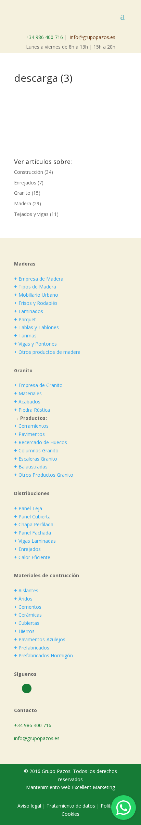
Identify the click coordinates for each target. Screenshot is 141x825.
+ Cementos (27, 607)
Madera (22, 203)
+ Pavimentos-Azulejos (39, 639)
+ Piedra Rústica (32, 410)
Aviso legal (29, 805)
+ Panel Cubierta (32, 516)
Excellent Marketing (93, 787)
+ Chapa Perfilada (33, 524)
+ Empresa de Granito (38, 385)
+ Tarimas (25, 335)
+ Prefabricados (31, 647)
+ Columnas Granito (36, 450)
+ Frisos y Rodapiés (35, 303)
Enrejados (25, 182)
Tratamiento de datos (71, 805)
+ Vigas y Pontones (35, 343)
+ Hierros (24, 631)
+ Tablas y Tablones (36, 327)
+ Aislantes (26, 590)
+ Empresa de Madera (38, 278)
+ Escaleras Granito (35, 458)
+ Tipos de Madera (35, 286)
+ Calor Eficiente (32, 557)
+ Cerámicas (28, 614)
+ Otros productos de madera (47, 352)
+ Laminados (28, 311)
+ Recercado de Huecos (40, 442)
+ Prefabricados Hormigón (43, 655)
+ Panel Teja (28, 508)
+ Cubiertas (26, 623)
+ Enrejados (27, 549)
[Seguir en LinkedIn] (26, 688)
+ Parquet (25, 319)
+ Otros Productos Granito (43, 475)
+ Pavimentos (29, 434)
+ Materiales (28, 393)
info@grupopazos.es (92, 37)
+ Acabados (27, 401)
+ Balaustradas (31, 466)
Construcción (28, 172)
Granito (22, 193)
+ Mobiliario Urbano (36, 295)
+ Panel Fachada (32, 532)
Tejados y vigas (31, 214)
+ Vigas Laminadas (35, 541)
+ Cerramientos (31, 426)
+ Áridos (23, 598)
